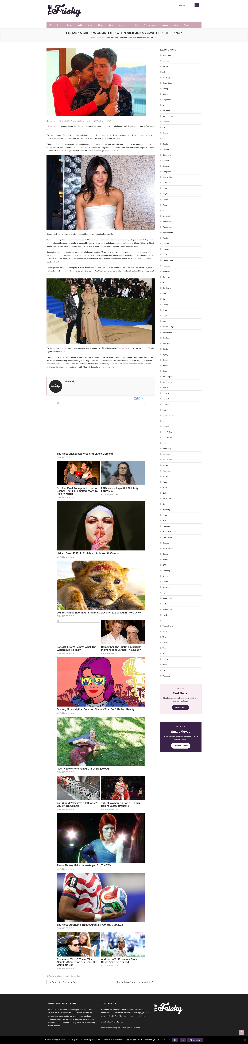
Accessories (167, 55)
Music (164, 487)
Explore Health (181, 707)
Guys (164, 316)
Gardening (166, 288)
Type (164, 648)
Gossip (165, 305)
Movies (101, 25)
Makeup (165, 443)
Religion (165, 554)
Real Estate (167, 537)
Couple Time (167, 177)
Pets (164, 521)
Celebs (90, 25)
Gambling (166, 277)
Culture (165, 199)
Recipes (165, 543)
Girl (163, 299)
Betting (165, 94)
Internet (165, 399)
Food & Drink (167, 260)
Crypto (165, 194)
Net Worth (166, 499)
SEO (164, 565)
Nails (164, 493)
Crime (164, 188)
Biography (166, 100)
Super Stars (167, 598)
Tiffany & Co (122, 348)
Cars (164, 127)
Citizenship (166, 155)
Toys (164, 637)
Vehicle (165, 659)
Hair (164, 321)
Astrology (166, 77)
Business (166, 111)
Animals (165, 61)
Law (164, 410)
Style (137, 25)
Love (111, 25)
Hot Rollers (167, 382)
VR (163, 670)
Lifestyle (165, 426)
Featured (166, 249)
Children (165, 149)
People (165, 515)
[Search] (197, 5)
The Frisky (53, 121)
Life (163, 421)
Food (164, 255)
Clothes (165, 166)
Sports (165, 582)
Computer (166, 172)
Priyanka (63, 348)
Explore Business (181, 746)
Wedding (166, 676)
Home (59, 25)
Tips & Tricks (167, 626)
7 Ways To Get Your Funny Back (63, 982)
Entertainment (149, 25)
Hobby (165, 366)
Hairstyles (166, 343)
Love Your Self (168, 438)
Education (166, 221)
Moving (165, 482)
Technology (167, 609)
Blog (164, 105)
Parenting (164, 25)
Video (164, 665)
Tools (164, 631)
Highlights (166, 354)
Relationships (123, 25)
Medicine (166, 454)
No (183, 1040)
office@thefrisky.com (115, 1022)
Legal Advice (167, 415)
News (69, 25)
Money (165, 465)
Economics (166, 216)
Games (165, 282)
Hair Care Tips (168, 327)
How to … (166, 388)
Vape (164, 654)
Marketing (166, 449)
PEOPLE (121, 357)
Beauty (165, 88)
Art (163, 72)
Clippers (165, 161)
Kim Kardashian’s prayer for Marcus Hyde (134, 982)
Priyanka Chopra (53, 126)
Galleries (166, 271)
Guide (164, 310)
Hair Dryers (167, 332)
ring (78, 976)
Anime (165, 66)
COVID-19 (166, 183)
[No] (244, 1040)
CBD (164, 138)
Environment (167, 233)
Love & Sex (167, 432)
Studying (166, 587)
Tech (164, 604)
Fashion (165, 244)
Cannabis (166, 122)
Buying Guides (168, 116)
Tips (164, 620)
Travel (186, 25)
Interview (166, 404)
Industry (165, 393)
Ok (175, 1040)
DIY (163, 210)
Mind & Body (167, 460)
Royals (176, 25)
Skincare (166, 576)
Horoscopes (167, 377)
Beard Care (167, 83)
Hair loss (166, 338)
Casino (165, 133)
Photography (167, 526)
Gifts (164, 294)
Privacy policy (195, 1040)
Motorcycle (166, 471)
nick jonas (58, 976)
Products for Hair (169, 532)
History (165, 360)
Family (165, 238)
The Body (166, 615)
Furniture (166, 266)
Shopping (166, 571)
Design (165, 205)
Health (79, 25)
